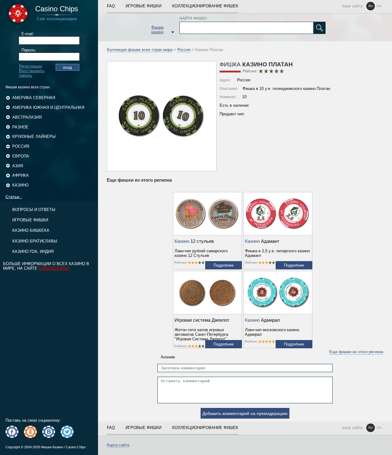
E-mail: (27, 33)
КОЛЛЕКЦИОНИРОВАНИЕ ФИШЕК (205, 6)
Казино (20, 185)
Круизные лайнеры (34, 136)
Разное (20, 127)
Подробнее (223, 265)
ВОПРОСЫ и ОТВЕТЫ (33, 209)
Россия (20, 146)
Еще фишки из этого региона (356, 352)
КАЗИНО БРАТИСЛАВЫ (34, 241)
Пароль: (28, 50)
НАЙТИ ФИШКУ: (193, 18)
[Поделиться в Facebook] (12, 432)
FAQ (111, 6)
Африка (20, 175)
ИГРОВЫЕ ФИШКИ (30, 220)
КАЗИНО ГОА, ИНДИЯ (33, 251)
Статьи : (14, 196)
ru (370, 6)
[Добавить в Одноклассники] (30, 432)
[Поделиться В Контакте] (48, 432)
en (379, 6)
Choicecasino (54, 268)
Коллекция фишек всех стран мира (139, 49)
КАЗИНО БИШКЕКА (30, 230)
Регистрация (30, 66)
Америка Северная (33, 97)
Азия (17, 166)
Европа (20, 156)
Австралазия (27, 117)
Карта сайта (118, 445)
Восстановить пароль (32, 73)
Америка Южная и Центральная (48, 107)
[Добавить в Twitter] (67, 432)
